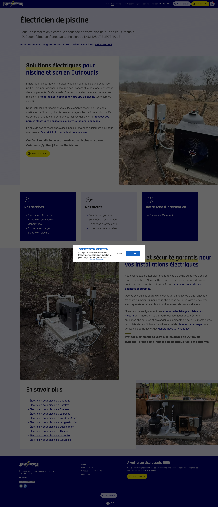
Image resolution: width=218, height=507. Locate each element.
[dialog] (109, 253)
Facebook (99, 259)
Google (92, 259)
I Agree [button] (133, 253)
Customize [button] (119, 253)
